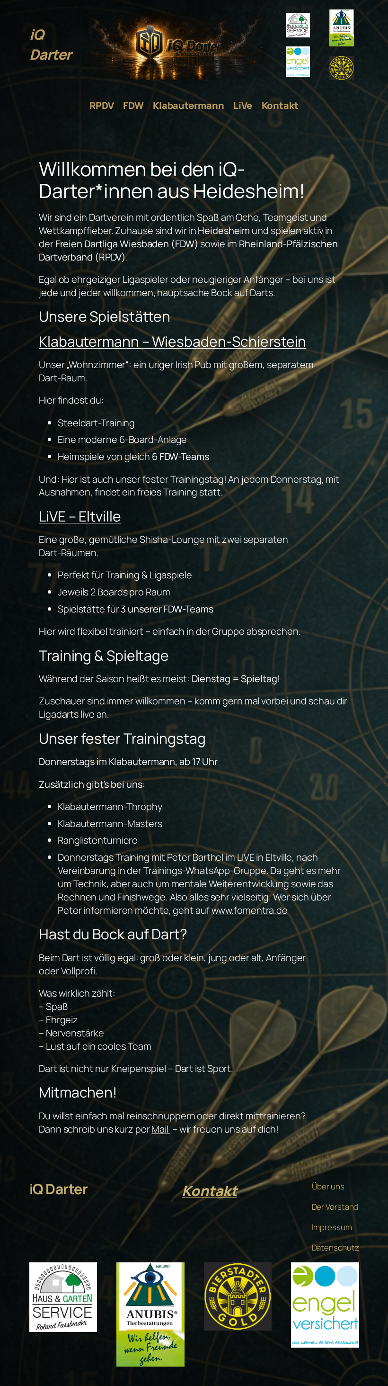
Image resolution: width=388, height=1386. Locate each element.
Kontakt (209, 1190)
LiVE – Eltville (80, 516)
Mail (160, 1129)
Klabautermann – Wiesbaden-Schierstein (172, 341)
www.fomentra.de (250, 910)
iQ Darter (50, 44)
